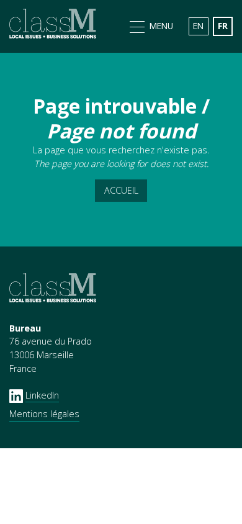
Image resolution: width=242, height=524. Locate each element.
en (198, 26)
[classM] (52, 26)
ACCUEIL (121, 190)
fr (223, 26)
